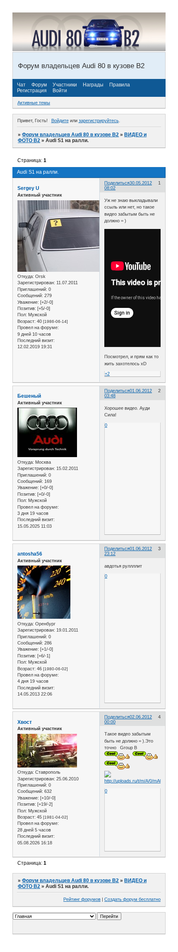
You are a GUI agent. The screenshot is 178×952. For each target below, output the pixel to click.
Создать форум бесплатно (132, 899)
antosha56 (29, 554)
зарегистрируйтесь (99, 120)
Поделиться (117, 182)
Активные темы (33, 102)
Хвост (24, 722)
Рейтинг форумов (82, 899)
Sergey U (28, 188)
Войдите (60, 120)
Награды (93, 85)
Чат (21, 85)
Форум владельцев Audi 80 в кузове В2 (70, 135)
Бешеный (29, 396)
